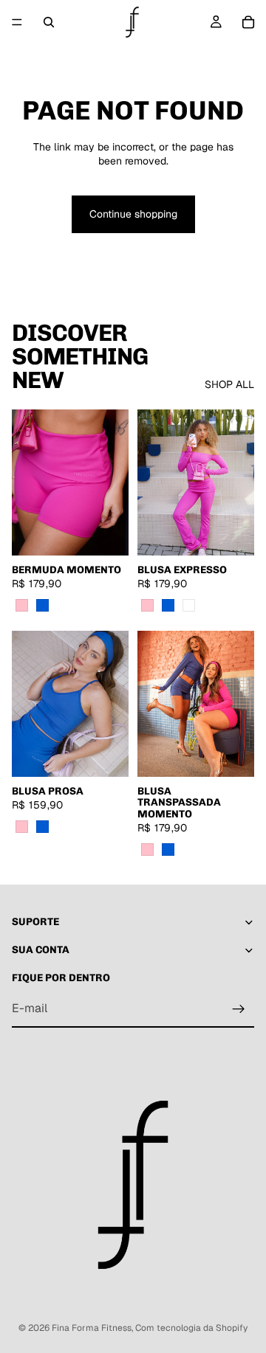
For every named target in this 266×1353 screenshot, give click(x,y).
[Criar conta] (238, 1009)
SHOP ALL (229, 384)
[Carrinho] (248, 22)
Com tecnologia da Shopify (191, 1328)
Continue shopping (133, 214)
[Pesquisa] (49, 22)
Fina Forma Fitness (92, 1328)
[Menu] (17, 22)
